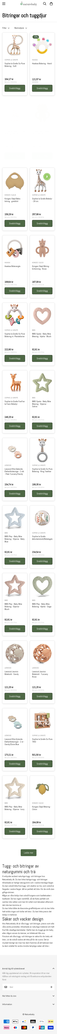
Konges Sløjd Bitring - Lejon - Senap (41, 132)
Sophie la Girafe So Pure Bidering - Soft (15, 64)
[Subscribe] (51, 987)
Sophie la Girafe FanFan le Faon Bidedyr (15, 402)
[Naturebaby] (28, 3)
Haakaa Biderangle (12, 266)
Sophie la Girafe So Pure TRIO (42, 740)
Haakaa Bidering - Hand (42, 63)
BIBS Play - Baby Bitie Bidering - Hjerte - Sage (41, 605)
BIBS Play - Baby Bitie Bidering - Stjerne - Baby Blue (15, 539)
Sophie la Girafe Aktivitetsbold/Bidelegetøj (42, 537)
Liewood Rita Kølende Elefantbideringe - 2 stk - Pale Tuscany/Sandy (14, 471)
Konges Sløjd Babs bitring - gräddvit (12, 200)
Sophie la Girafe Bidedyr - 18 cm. (42, 200)
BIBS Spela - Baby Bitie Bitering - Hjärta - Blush (41, 335)
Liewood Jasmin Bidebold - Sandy (12, 673)
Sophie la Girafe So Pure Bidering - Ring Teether (42, 470)
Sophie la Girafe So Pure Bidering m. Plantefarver (15, 335)
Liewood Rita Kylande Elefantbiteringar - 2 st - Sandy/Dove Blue (14, 742)
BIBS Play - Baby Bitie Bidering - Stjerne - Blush (13, 606)
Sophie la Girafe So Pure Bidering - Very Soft (15, 132)
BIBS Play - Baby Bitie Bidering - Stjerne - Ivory (14, 808)
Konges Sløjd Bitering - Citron (41, 808)
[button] (51, 3)
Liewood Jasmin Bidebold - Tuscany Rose (40, 674)
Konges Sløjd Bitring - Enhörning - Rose (41, 267)
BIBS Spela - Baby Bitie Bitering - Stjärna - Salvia (41, 404)
